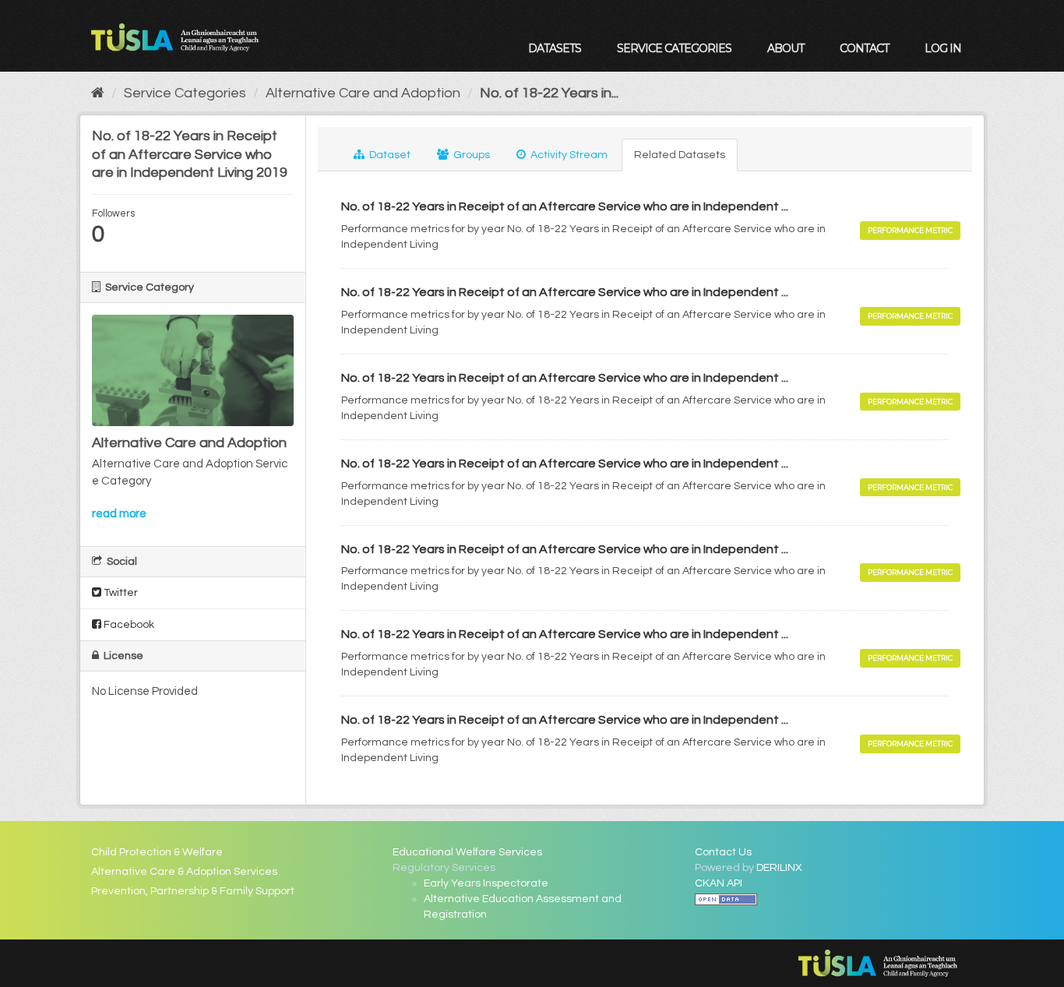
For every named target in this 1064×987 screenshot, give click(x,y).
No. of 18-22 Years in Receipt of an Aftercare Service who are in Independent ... (564, 206)
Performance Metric (910, 230)
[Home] (97, 93)
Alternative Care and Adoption (363, 93)
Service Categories (674, 48)
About (785, 48)
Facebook (127, 624)
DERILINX (779, 867)
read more (119, 514)
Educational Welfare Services (467, 852)
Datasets (554, 48)
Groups (470, 155)
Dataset (388, 155)
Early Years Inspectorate (486, 883)
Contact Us (723, 852)
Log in (943, 48)
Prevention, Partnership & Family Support (192, 891)
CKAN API (718, 883)
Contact (864, 48)
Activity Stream (568, 155)
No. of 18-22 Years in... (549, 93)
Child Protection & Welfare (157, 852)
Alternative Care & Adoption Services (184, 871)
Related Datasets (679, 155)
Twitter (119, 592)
